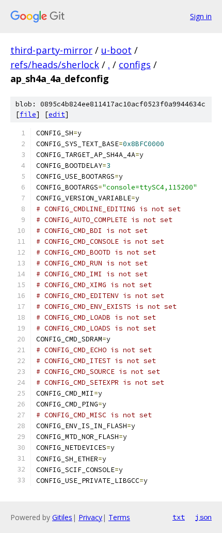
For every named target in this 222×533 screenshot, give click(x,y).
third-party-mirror (51, 50)
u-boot (116, 50)
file (28, 114)
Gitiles (62, 517)
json (203, 517)
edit (57, 114)
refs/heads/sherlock (54, 64)
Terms (119, 517)
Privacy (90, 517)
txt (178, 517)
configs (135, 64)
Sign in (201, 16)
